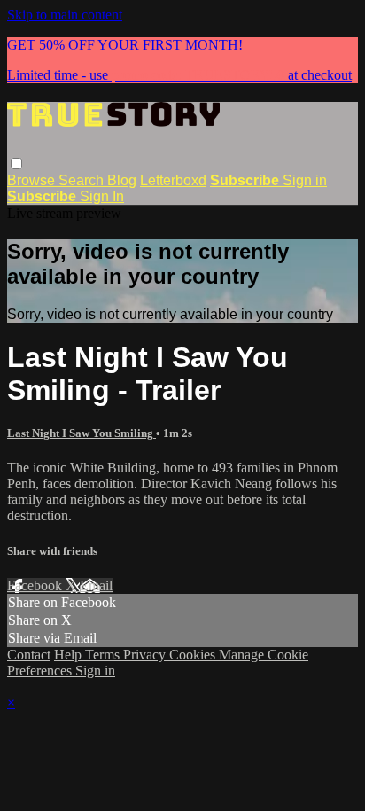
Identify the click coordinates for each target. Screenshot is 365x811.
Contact (28, 654)
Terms (104, 654)
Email (96, 585)
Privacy (146, 654)
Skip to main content (64, 14)
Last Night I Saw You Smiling (81, 433)
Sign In (102, 196)
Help (69, 654)
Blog (121, 180)
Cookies (194, 654)
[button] (16, 163)
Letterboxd (173, 180)
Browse (32, 180)
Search (82, 180)
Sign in (305, 180)
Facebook (36, 585)
